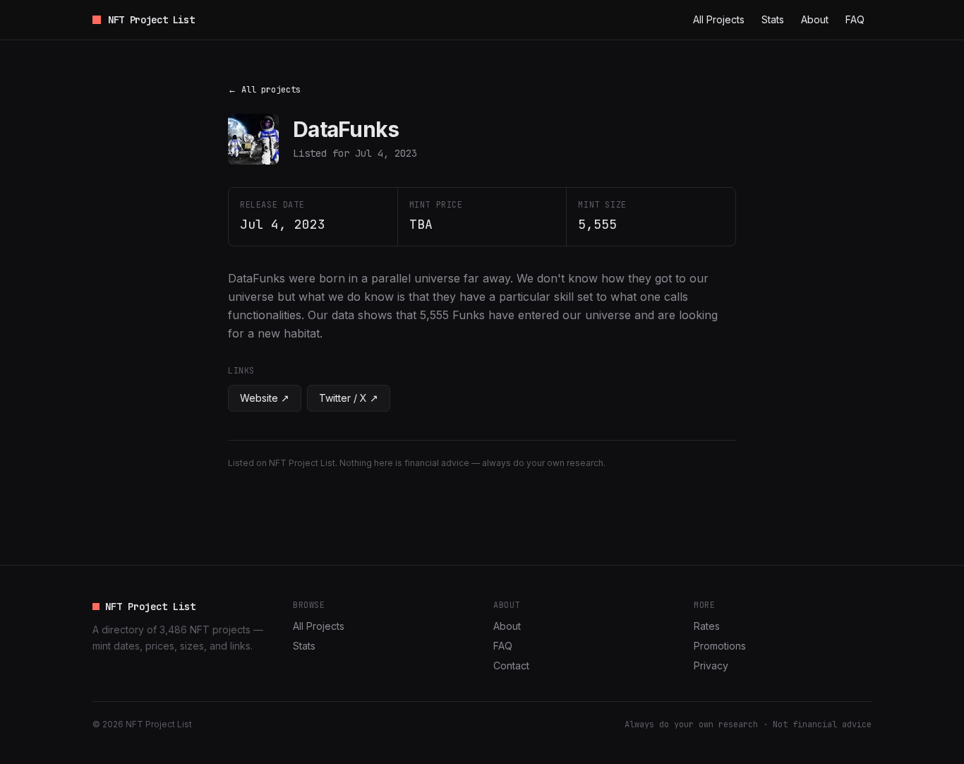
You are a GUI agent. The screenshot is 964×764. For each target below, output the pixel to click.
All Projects (719, 19)
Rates (707, 626)
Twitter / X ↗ (348, 398)
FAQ (854, 19)
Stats (772, 19)
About (815, 19)
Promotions (720, 646)
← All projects (264, 89)
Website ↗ (264, 398)
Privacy (711, 665)
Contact (511, 665)
